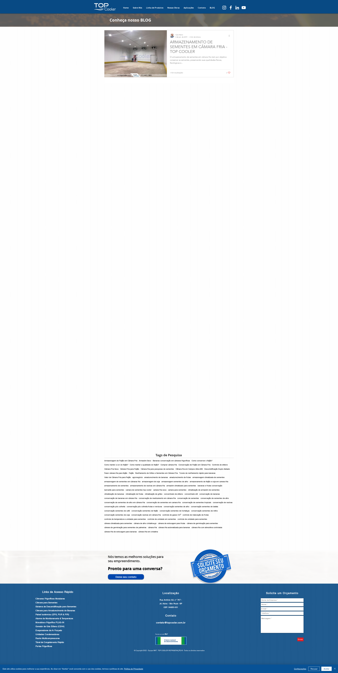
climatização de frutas (134, 494)
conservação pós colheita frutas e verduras (144, 506)
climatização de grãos (153, 494)
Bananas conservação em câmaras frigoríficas (171, 461)
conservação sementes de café (117, 511)
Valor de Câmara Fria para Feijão (117, 477)
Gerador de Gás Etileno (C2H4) (50, 626)
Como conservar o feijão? (202, 461)
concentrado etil (191, 494)
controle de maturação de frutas (196, 515)
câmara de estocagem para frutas (171, 523)
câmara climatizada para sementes (118, 523)
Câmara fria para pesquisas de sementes (157, 469)
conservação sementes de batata (204, 506)
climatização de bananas (114, 494)
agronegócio (137, 477)
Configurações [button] (300, 668)
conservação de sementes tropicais (196, 502)
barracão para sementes (114, 490)
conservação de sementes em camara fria (164, 502)
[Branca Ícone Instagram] (224, 7)
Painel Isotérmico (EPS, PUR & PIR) (52, 614)
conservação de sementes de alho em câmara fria (124, 502)
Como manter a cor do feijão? (116, 465)
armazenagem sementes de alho (174, 481)
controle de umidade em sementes (161, 519)
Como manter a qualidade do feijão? (144, 465)
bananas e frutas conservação (210, 486)
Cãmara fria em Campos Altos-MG (189, 469)
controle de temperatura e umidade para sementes (125, 519)
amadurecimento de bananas (156, 477)
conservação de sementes (188, 498)
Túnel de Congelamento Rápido (50, 642)
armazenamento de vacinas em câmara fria (147, 486)
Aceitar (326, 668)
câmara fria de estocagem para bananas (120, 532)
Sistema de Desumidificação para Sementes (56, 606)
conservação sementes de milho (204, 511)
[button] (126, 577)
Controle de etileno (220, 465)
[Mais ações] (230, 35)
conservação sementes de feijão (145, 511)
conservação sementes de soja (117, 515)
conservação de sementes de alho (215, 498)
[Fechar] (334, 669)
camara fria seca (159, 490)
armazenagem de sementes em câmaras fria (122, 481)
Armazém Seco (145, 461)
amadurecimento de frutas (180, 477)
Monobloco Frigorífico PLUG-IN (50, 622)
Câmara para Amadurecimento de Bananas (55, 610)
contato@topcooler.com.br (171, 622)
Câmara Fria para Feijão (129, 469)
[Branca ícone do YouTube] (243, 7)
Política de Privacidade (133, 668)
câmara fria (152, 527)
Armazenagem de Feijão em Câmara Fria (120, 461)
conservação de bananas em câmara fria (120, 498)
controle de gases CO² (171, 515)
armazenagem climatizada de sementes (209, 477)
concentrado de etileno (173, 494)
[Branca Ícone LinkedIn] (237, 7)
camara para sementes (177, 490)
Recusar (314, 668)
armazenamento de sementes (116, 486)
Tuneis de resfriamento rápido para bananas (197, 473)
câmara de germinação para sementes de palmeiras (125, 527)
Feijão (131, 473)
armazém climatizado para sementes (181, 486)
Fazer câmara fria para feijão (115, 473)
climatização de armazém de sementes (204, 490)
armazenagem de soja (151, 481)
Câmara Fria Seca (111, 469)
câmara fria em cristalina (148, 532)
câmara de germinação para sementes (202, 523)
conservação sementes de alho (176, 506)
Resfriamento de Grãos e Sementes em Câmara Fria (156, 473)
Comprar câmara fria (169, 465)
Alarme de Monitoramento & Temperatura (54, 618)
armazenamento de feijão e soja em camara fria (209, 481)
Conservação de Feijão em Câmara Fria (194, 465)
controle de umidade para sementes (192, 519)
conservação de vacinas (223, 502)
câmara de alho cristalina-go (145, 523)
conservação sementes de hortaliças (175, 511)
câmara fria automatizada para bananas (174, 527)
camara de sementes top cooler (139, 490)
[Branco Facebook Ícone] (230, 7)
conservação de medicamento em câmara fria (157, 498)
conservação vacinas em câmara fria (146, 515)
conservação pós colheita (114, 506)
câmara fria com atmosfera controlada (207, 527)
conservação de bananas (209, 494)
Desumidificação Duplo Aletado (217, 469)
